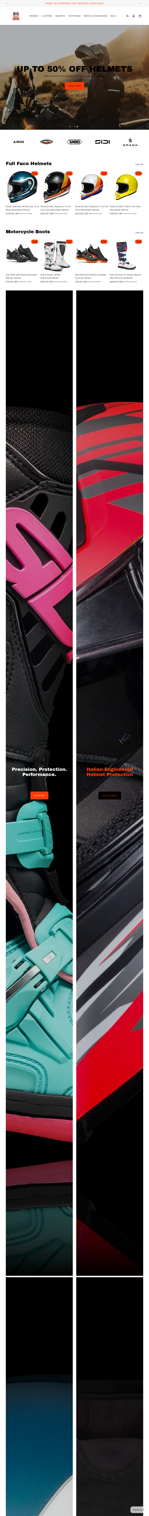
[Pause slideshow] (70, 126)
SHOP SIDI (39, 795)
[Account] (133, 16)
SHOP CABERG (110, 795)
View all (139, 164)
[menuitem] (113, 16)
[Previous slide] (7, 3)
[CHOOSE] (34, 199)
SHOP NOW (74, 86)
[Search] (127, 16)
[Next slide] (140, 3)
